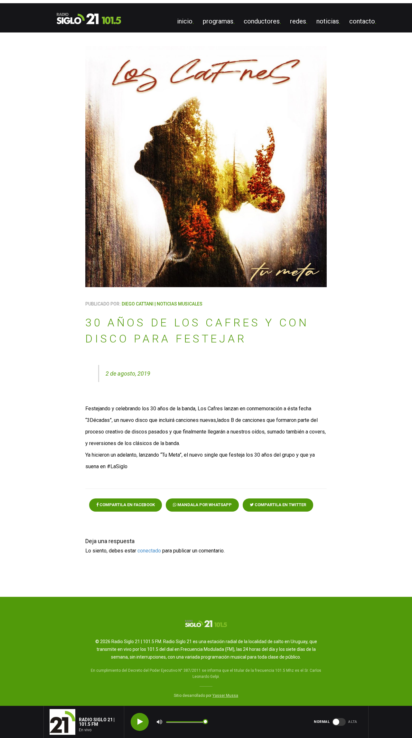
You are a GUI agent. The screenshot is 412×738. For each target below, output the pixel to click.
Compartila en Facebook (126, 504)
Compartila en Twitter (280, 504)
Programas (218, 21)
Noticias (327, 21)
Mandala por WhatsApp (204, 504)
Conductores (262, 21)
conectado (149, 551)
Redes (298, 21)
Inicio (184, 21)
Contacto (362, 21)
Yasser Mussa (225, 695)
